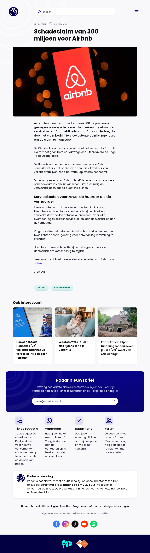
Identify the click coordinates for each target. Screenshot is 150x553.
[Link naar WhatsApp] (93, 524)
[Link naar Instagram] (65, 524)
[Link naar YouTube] (84, 524)
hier (39, 263)
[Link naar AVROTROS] (67, 543)
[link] (41, 288)
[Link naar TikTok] (75, 524)
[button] (136, 11)
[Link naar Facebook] (56, 524)
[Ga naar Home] (13, 11)
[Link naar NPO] (82, 543)
